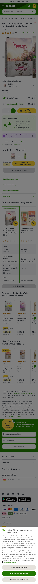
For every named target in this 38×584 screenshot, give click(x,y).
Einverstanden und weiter (19, 573)
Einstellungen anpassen (19, 567)
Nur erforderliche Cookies (19, 580)
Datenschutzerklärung (9, 562)
